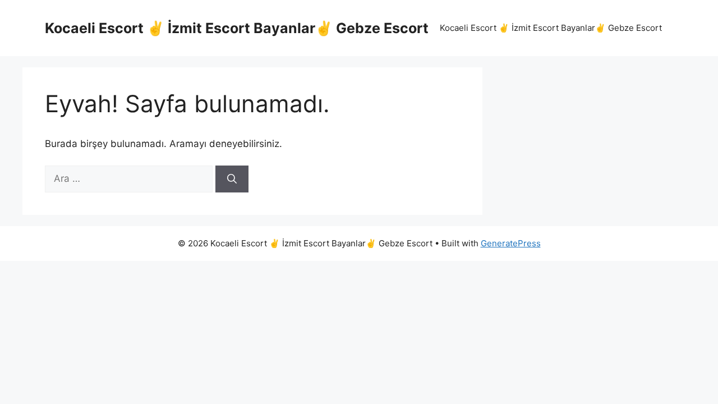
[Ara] (231, 179)
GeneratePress (511, 243)
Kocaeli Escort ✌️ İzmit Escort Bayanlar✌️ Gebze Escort (237, 28)
